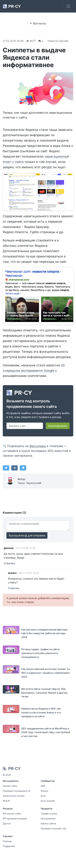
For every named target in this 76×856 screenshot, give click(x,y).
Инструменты (48, 818)
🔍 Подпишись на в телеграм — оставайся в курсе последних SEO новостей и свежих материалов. (37, 450)
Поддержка (9, 846)
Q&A (43, 785)
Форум (44, 790)
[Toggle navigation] (68, 6)
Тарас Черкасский (29, 482)
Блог (43, 795)
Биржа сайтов (48, 823)
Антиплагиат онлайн (14, 795)
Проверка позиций (53, 828)
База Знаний (47, 800)
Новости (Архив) (58, 40)
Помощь (7, 841)
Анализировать (57, 425)
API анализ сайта (12, 813)
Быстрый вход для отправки (27, 535)
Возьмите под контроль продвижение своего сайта (31, 404)
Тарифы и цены (49, 813)
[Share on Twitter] (6, 467)
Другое (7, 823)
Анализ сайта (10, 785)
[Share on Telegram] (23, 467)
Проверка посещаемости (16, 790)
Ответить (9, 563)
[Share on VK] (14, 467)
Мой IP (6, 800)
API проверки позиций (15, 818)
